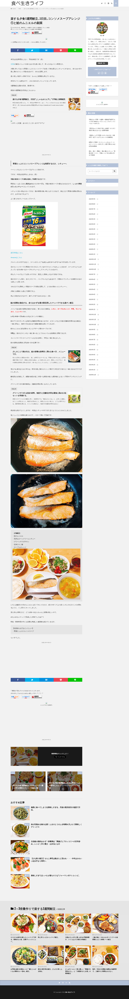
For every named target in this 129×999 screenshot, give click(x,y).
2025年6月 (93, 214)
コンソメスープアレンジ (18, 29)
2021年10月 (94, 324)
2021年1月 (93, 369)
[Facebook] (18, 50)
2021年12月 (94, 314)
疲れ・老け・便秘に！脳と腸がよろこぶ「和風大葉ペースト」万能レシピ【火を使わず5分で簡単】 (102, 153)
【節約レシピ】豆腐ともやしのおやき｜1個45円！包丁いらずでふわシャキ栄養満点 (102, 136)
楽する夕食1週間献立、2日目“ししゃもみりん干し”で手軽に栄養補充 (39, 99)
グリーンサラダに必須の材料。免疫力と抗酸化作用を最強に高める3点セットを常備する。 (39, 394)
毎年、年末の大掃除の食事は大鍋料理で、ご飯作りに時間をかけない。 (104, 970)
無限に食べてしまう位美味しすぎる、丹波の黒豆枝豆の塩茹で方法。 (55, 808)
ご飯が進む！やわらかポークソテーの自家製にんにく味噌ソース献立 (105, 938)
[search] (114, 171)
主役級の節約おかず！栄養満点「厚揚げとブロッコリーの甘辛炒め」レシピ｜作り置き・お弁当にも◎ (55, 842)
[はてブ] (46, 50)
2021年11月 (94, 319)
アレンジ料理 (46, 27)
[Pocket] (61, 50)
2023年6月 (93, 279)
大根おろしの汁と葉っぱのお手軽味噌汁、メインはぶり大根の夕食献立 (77, 938)
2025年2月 (93, 234)
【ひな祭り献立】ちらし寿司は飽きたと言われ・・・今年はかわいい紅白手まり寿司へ (56, 859)
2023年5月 (93, 284)
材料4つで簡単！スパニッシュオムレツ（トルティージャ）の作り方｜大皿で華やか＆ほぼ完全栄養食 (102, 144)
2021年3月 (93, 359)
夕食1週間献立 (38, 29)
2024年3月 (93, 244)
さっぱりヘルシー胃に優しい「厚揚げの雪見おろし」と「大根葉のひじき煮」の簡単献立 (78, 971)
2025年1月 (93, 239)
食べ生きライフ (70, 992)
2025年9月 (93, 199)
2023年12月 (93, 259)
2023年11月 (93, 264)
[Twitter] (32, 50)
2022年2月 (93, 304)
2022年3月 (93, 299)
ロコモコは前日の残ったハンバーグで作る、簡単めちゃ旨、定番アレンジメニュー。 (23, 939)
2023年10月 (93, 269)
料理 (20, 8)
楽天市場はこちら (17, 253)
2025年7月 (93, 209)
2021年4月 (93, 354)
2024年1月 (93, 254)
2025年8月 (93, 204)
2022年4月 (93, 294)
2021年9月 (93, 329)
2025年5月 (93, 219)
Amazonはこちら (16, 257)
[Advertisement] (46, 139)
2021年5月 (93, 349)
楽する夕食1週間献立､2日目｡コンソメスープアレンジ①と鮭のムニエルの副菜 (44, 8)
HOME (14, 8)
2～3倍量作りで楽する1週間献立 (33, 27)
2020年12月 (93, 374)
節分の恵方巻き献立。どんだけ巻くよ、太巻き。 (50, 970)
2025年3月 (93, 229)
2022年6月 (93, 289)
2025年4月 (93, 224)
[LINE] (75, 50)
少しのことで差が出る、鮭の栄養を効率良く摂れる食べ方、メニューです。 (39, 352)
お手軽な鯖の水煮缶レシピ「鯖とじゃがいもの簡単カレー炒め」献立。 (23, 970)
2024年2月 (93, 249)
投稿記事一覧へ (102, 63)
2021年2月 (93, 364)
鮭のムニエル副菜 (29, 29)
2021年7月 (93, 339)
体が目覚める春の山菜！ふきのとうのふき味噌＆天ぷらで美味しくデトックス (56, 825)
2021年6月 (93, 344)
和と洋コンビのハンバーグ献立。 (48, 937)
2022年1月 (93, 309)
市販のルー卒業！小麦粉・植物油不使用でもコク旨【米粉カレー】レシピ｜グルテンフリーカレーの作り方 (102, 121)
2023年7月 (93, 274)
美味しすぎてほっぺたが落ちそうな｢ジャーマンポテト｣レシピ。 (55, 875)
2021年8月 (93, 334)
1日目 (13, 64)
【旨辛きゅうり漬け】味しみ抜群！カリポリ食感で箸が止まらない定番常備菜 (102, 129)
